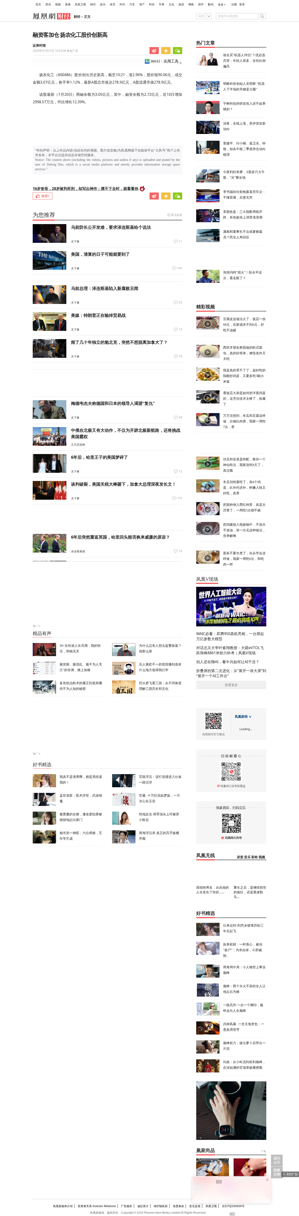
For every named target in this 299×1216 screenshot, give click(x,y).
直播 (68, 4)
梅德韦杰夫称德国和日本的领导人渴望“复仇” (113, 403)
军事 (161, 4)
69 (180, 417)
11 (180, 241)
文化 (171, 4)
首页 (38, 4)
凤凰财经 (241, 716)
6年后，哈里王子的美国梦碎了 (99, 457)
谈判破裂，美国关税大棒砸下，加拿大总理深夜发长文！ (123, 484)
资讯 (48, 4)
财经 (93, 4)
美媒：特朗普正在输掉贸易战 (98, 315)
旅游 (181, 4)
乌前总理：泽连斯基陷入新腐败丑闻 (104, 288)
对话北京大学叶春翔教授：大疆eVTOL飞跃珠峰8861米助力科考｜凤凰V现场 (230, 650)
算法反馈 (176, 215)
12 (180, 471)
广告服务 (126, 1206)
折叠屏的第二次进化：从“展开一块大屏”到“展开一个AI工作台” (231, 673)
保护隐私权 (161, 1206)
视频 (58, 4)
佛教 (191, 4)
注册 (234, 4)
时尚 (122, 4)
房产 (142, 4)
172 (179, 498)
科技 (152, 4)
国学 (201, 4)
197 (179, 268)
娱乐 (103, 4)
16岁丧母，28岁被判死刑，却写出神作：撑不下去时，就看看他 (85, 188)
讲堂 (240, 857)
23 (180, 302)
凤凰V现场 (207, 579)
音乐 (247, 857)
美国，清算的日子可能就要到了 (100, 254)
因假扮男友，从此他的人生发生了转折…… (212, 889)
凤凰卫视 (80, 4)
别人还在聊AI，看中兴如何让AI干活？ (227, 661)
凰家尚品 (205, 1150)
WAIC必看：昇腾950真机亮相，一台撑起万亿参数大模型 (230, 636)
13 (180, 329)
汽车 (132, 4)
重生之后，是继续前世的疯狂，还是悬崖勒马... (250, 892)
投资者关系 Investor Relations (97, 1206)
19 (180, 356)
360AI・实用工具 (164, 61)
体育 (112, 4)
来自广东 (55, 51)
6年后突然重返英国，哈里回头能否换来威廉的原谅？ (120, 537)
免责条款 (178, 1206)
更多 (221, 4)
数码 (211, 4)
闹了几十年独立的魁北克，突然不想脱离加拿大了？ (119, 342)
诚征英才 (143, 1206)
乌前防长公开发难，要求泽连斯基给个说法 (111, 227)
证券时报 (39, 45)
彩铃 (254, 857)
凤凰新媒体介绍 (63, 1206)
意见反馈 (194, 1206)
